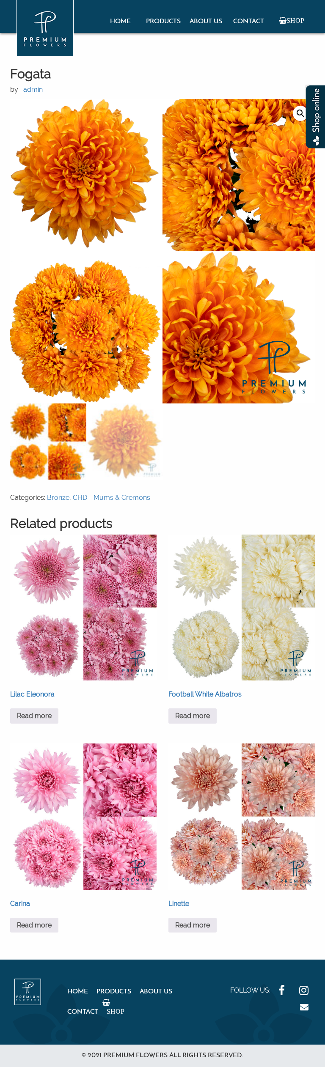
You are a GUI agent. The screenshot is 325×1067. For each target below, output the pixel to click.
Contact (248, 21)
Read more (34, 716)
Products (163, 21)
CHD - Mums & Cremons (111, 498)
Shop (295, 20)
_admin (31, 89)
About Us (206, 21)
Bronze (58, 498)
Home (120, 21)
